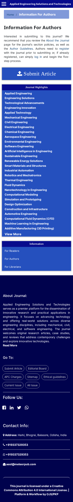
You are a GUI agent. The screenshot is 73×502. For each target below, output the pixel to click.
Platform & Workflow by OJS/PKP (36, 494)
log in (38, 56)
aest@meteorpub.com (21, 464)
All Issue (32, 385)
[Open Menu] (4, 4)
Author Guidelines (21, 48)
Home (10, 14)
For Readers (12, 250)
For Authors (12, 258)
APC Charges (12, 376)
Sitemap (32, 376)
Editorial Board (37, 368)
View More (13, 234)
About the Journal (57, 40)
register (64, 48)
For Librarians (13, 266)
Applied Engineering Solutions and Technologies (40, 4)
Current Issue (12, 385)
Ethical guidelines (55, 376)
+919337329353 (17, 444)
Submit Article (13, 368)
